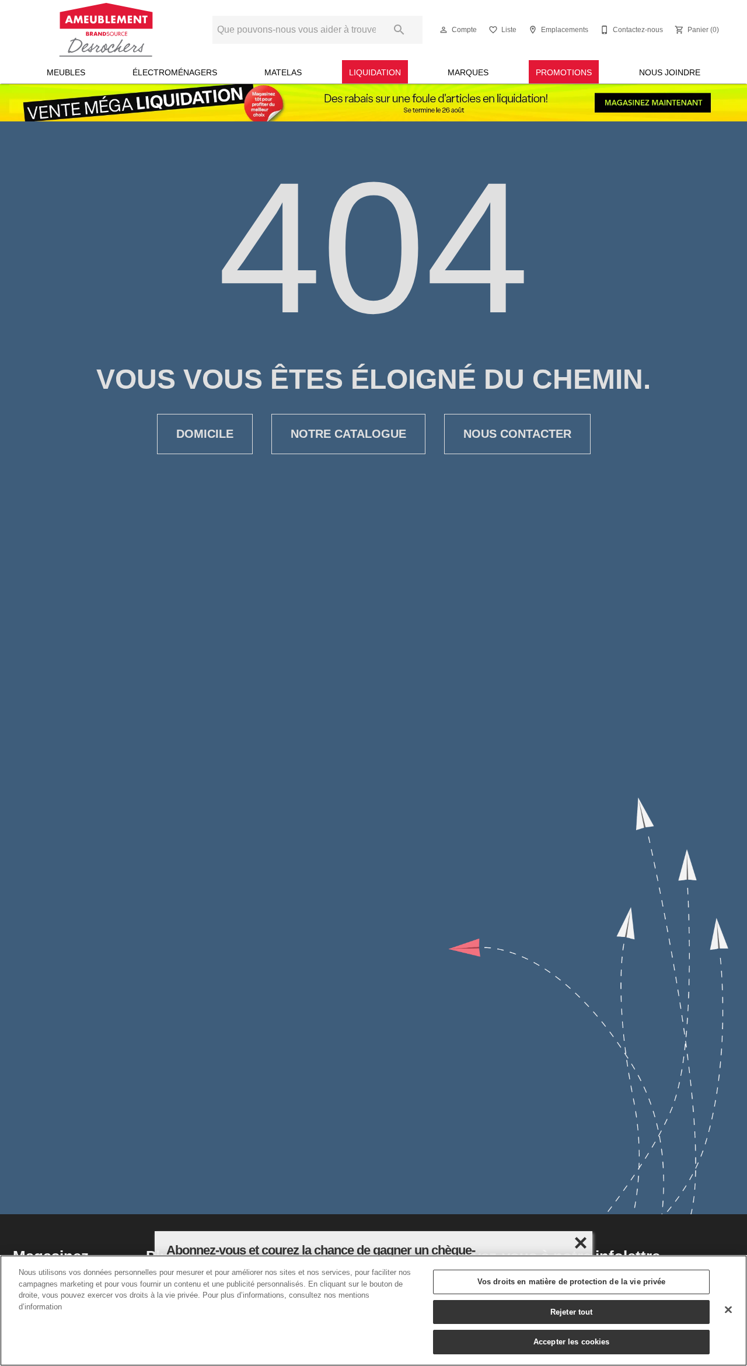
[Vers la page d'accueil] (105, 30)
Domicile (204, 434)
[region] (373, 1310)
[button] (444, 30)
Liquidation (375, 72)
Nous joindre (669, 72)
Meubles (66, 72)
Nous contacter (517, 434)
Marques (468, 72)
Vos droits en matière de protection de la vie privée (571, 1281)
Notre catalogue (348, 434)
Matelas (283, 72)
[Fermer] (728, 1310)
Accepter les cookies (571, 1341)
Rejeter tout (571, 1311)
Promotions (564, 72)
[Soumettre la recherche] (399, 29)
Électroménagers (174, 72)
